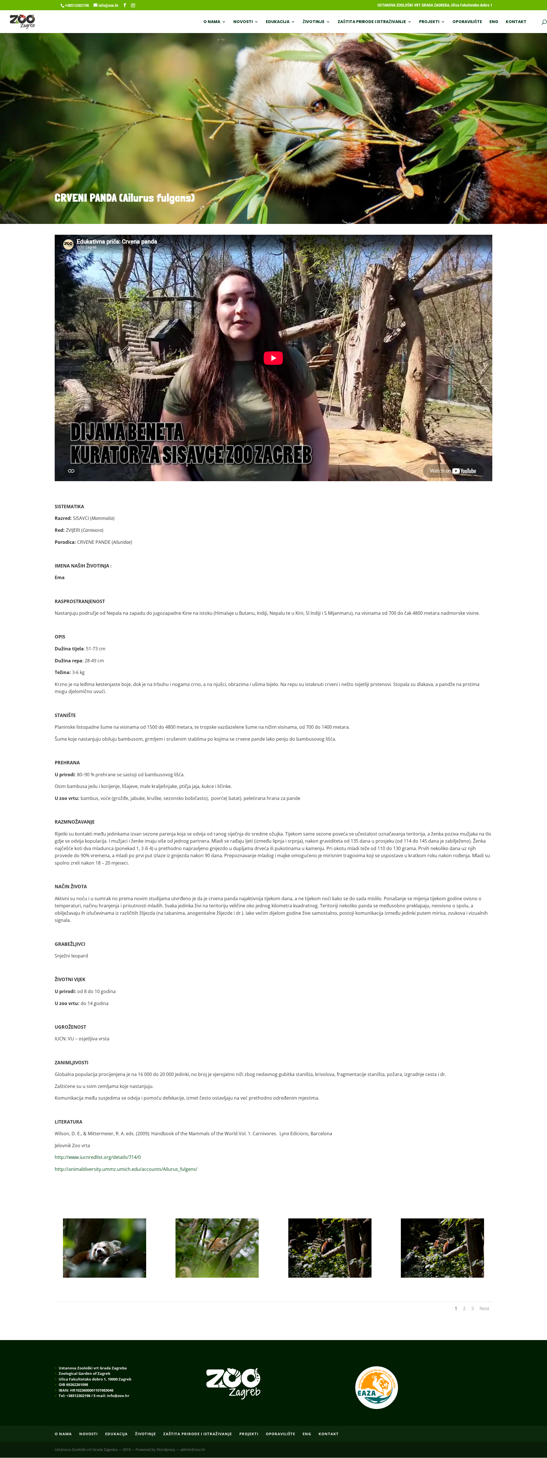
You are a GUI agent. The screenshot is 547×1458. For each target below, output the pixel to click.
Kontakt (516, 22)
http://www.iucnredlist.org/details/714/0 (98, 1157)
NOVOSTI (243, 22)
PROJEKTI (429, 22)
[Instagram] (133, 5)
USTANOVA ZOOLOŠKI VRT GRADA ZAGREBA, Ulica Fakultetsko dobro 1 (434, 5)
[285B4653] (104, 1276)
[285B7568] (330, 1276)
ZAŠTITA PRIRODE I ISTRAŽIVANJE (372, 22)
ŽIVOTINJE (313, 22)
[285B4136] (217, 1276)
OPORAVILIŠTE (467, 22)
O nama (211, 22)
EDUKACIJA (277, 22)
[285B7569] (442, 1276)
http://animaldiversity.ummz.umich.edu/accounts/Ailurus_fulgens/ (126, 1169)
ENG (493, 22)
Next (484, 1308)
